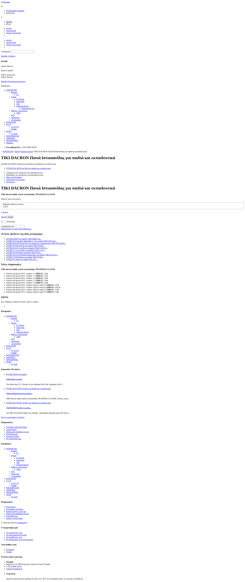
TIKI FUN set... (50, 241)
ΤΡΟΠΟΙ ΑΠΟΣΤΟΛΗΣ (16, 427)
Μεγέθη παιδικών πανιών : (14, 204)
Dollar (9, 22)
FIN (13, 115)
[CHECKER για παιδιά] (16, 239)
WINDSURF (11, 90)
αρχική (9, 28)
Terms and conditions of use (17, 432)
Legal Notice (11, 429)
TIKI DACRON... (58, 243)
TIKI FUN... (37, 253)
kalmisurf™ (22, 523)
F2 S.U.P (15, 127)
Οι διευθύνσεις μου (14, 537)
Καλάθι (4, 81)
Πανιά (13, 97)
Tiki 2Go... (33, 259)
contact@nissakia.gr (14, 569)
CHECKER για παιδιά (14, 379)
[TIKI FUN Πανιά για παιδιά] (18, 253)
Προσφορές (11, 507)
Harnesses (15, 118)
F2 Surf (14, 134)
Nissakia (9, 143)
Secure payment (12, 436)
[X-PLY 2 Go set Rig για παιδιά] (19, 250)
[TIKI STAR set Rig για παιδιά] (19, 246)
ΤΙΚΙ (18, 113)
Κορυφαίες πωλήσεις (14, 509)
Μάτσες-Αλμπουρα (19, 111)
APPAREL (10, 138)
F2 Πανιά (20, 99)
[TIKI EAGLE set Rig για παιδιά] (20, 248)
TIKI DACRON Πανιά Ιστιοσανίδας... (19, 394)
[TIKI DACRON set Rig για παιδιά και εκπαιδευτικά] (28, 168)
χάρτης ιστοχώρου (13, 33)
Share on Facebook (14, 177)
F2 (17, 95)
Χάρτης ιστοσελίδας (14, 518)
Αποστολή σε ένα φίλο (15, 179)
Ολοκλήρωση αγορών (17, 81)
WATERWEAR (12, 136)
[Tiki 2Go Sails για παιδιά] (17, 259)
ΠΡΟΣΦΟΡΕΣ (12, 141)
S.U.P (8, 124)
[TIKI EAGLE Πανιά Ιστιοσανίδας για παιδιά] (25, 255)
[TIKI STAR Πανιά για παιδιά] (19, 257)
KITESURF (11, 122)
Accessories (16, 120)
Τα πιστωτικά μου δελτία (16, 535)
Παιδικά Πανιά (22, 106)
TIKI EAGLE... (41, 248)
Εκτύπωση (10, 182)
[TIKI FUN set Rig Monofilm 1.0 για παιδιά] (24, 241)
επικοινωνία (11, 31)
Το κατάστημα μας (13, 439)
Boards (14, 92)
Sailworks (20, 102)
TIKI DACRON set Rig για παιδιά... (18, 408)
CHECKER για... (34, 239)
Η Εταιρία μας (12, 434)
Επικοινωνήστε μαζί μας (16, 511)
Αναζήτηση (5, 51)
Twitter (9, 552)
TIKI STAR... (39, 246)
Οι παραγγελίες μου (14, 533)
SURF (8, 131)
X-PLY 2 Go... (40, 250)
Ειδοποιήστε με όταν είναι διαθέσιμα (16, 229)
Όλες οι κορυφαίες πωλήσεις (12, 417)
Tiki (18, 104)
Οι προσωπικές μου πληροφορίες (19, 540)
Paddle (14, 129)
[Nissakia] (5, 2)
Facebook (10, 549)
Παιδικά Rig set (27, 108)
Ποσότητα (11, 222)
